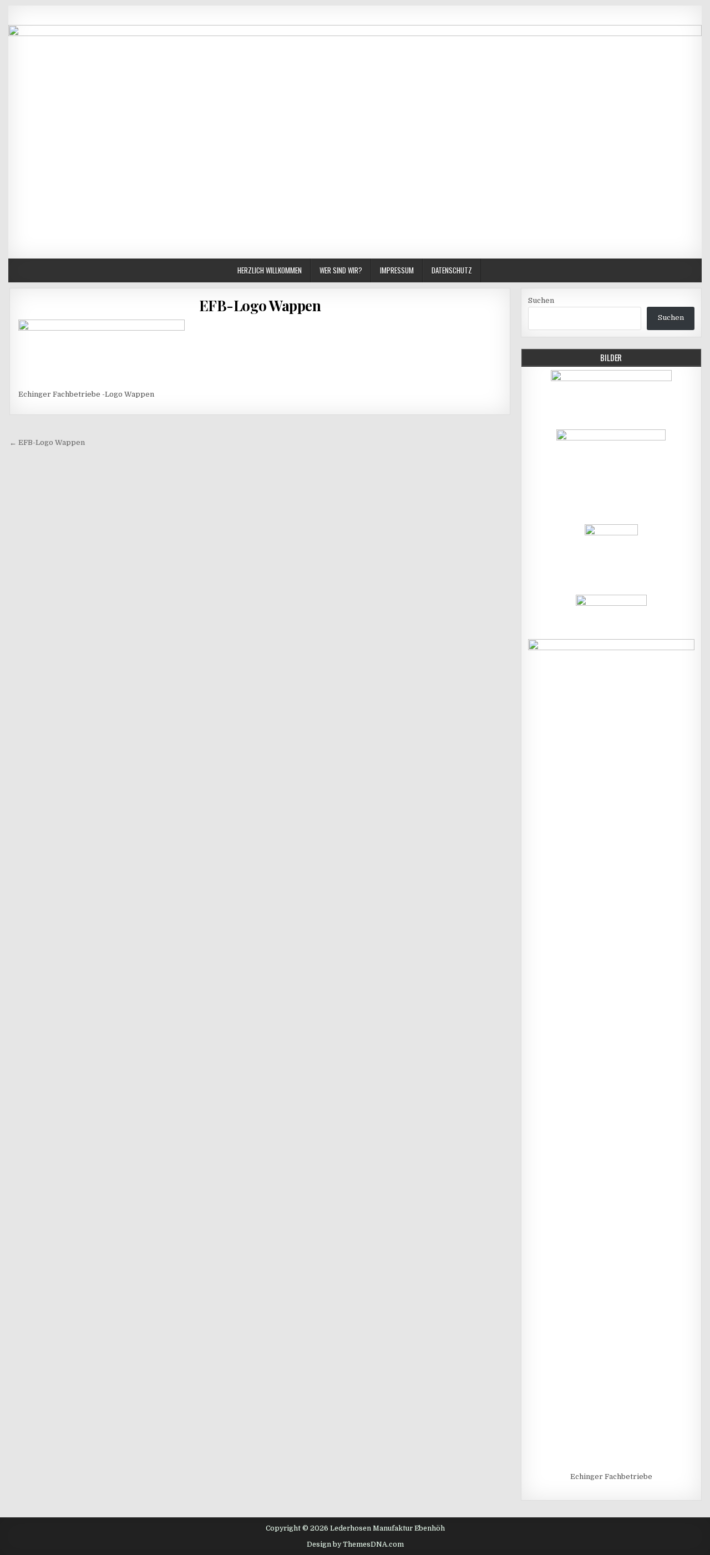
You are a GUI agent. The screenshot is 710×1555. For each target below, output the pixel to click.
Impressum (397, 270)
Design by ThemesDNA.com (355, 1544)
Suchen (541, 300)
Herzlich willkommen (269, 270)
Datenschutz (452, 270)
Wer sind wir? (341, 270)
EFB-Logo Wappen (260, 305)
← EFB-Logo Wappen (47, 442)
